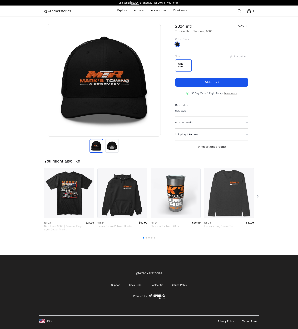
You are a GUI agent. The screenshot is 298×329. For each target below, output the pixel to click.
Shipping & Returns (186, 134)
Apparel (139, 10)
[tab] (96, 145)
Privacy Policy (226, 321)
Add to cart (212, 82)
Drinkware (180, 10)
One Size (180, 65)
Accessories (158, 10)
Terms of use (249, 321)
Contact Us (157, 285)
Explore (122, 10)
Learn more (230, 93)
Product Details (184, 122)
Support (115, 285)
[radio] (183, 65)
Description (181, 105)
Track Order (135, 285)
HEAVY (134, 2)
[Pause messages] (293, 2)
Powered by (140, 296)
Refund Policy (179, 285)
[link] (69, 193)
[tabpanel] (104, 80)
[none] (237, 56)
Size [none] (177, 56)
